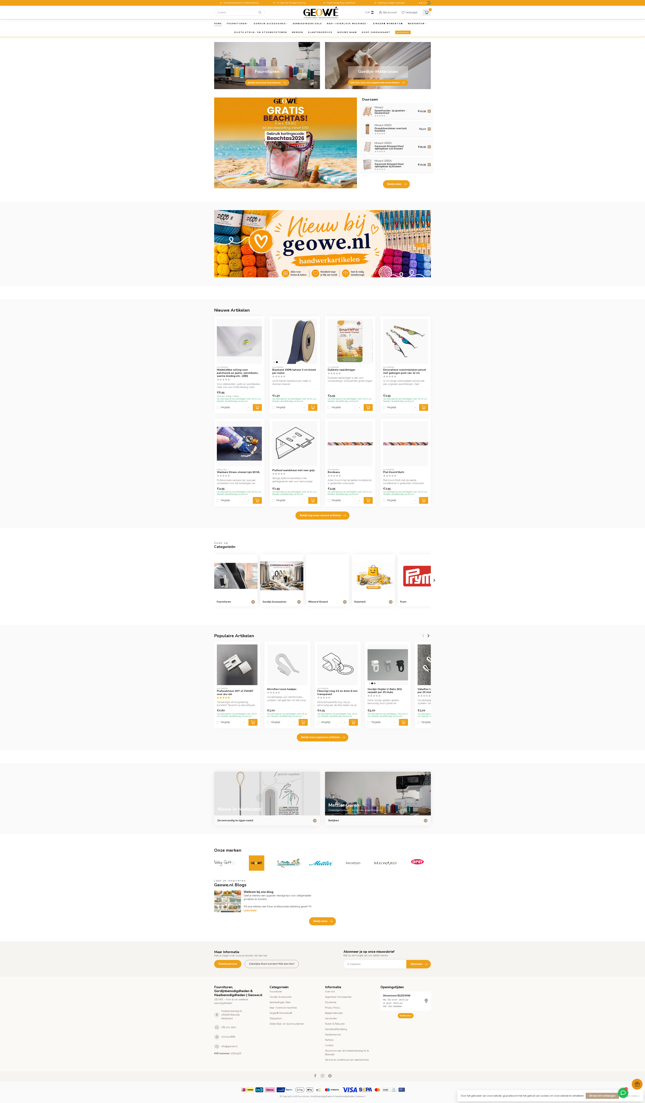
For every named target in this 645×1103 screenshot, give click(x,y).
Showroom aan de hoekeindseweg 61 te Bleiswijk (347, 1052)
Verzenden (331, 1018)
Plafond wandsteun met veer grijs (293, 470)
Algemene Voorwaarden (338, 997)
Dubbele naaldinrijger (341, 369)
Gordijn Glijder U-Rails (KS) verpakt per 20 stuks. (385, 691)
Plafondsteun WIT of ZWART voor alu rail (235, 693)
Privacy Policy (332, 1007)
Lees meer (250, 910)
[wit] (274, 362)
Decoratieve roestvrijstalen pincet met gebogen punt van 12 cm (404, 371)
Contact (329, 1045)
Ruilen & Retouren (335, 1023)
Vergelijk (225, 407)
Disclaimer (330, 1002)
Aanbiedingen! (403, 32)
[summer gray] (375, 683)
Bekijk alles (394, 184)
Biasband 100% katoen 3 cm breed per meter (294, 371)
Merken (297, 32)
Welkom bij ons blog (258, 892)
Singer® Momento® (388, 24)
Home (218, 24)
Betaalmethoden (334, 1013)
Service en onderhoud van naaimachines (347, 1059)
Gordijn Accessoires (270, 24)
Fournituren (237, 24)
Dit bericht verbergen (602, 1095)
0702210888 (228, 1036)
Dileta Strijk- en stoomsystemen (260, 32)
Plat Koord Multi (393, 472)
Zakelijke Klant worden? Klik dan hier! (271, 963)
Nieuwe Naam (347, 32)
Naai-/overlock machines (346, 24)
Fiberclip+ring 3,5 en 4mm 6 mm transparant (337, 693)
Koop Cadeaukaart (376, 32)
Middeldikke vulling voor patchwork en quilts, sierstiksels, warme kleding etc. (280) (237, 373)
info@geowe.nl (229, 1046)
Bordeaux (334, 472)
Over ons (330, 991)
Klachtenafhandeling (336, 1029)
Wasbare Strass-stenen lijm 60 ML (238, 472)
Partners (329, 1040)
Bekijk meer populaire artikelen (320, 737)
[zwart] (277, 362)
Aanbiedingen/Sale (307, 24)
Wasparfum (416, 24)
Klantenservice (320, 32)
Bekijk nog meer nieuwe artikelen (320, 515)
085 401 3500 (228, 1027)
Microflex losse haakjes (281, 689)
